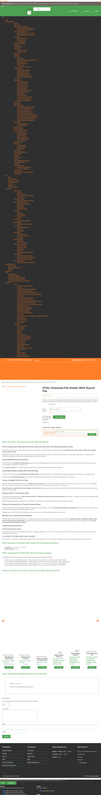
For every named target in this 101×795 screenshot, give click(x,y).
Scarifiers (16, 143)
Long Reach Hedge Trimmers (24, 76)
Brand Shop (8, 282)
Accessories (8, 189)
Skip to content (4, 1)
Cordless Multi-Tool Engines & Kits (25, 107)
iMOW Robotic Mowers (23, 306)
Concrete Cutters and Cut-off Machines (27, 289)
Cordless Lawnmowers (23, 81)
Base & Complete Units (23, 168)
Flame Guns (17, 53)
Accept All (11, 783)
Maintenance (17, 232)
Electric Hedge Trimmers (23, 71)
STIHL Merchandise (22, 319)
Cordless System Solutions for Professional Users (29, 294)
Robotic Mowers (18, 142)
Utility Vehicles (18, 170)
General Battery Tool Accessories (25, 195)
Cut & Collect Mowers (22, 133)
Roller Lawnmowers (22, 95)
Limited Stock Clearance (14, 275)
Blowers (19, 331)
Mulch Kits (19, 229)
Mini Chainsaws (21, 40)
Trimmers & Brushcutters (23, 356)
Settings (64, 780)
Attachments (20, 240)
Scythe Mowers (18, 150)
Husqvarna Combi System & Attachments (27, 117)
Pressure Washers (18, 128)
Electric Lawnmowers (22, 83)
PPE (6, 175)
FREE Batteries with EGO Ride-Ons (16, 277)
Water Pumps (17, 173)
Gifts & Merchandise (10, 264)
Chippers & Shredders (19, 43)
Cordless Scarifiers (21, 145)
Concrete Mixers (18, 46)
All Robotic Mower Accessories (24, 255)
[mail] (14, 771)
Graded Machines (12, 274)
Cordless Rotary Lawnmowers (24, 97)
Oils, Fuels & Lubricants (23, 235)
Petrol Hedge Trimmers (23, 73)
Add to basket (59, 417)
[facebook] (3, 771)
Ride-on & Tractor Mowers (20, 244)
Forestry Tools (20, 58)
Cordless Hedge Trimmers (23, 70)
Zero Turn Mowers (21, 140)
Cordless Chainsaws (22, 38)
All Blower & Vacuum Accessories (25, 200)
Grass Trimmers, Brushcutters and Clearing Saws (29, 301)
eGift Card (10, 269)
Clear (51, 412)
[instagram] (8, 771)
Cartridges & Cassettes (22, 227)
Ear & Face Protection (13, 180)
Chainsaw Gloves (12, 178)
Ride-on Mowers (21, 317)
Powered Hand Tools (22, 63)
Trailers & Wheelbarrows (20, 162)
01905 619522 (83, 762)
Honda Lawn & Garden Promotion (17, 279)
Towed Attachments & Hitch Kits (25, 252)
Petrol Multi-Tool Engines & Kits (25, 108)
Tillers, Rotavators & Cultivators (22, 160)
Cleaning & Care (21, 234)
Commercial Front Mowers (24, 336)
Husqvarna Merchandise (23, 344)
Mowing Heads (21, 205)
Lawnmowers (17, 80)
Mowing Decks (20, 249)
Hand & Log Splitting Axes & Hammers (27, 60)
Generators (17, 55)
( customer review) (51, 404)
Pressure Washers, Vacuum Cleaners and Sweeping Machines (32, 316)
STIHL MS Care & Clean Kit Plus (9, 657)
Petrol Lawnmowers (22, 85)
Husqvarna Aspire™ (22, 326)
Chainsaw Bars (20, 214)
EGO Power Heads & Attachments (25, 113)
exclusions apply (26, 360)
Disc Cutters (17, 48)
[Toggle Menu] (2, 17)
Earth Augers (20, 296)
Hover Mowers (20, 93)
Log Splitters (17, 103)
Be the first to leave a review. (8, 654)
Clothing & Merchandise (14, 267)
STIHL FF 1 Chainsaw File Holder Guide (42, 659)
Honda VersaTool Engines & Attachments (27, 115)
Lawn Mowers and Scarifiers (24, 309)
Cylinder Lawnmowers (22, 91)
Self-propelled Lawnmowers (24, 90)
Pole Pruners (17, 122)
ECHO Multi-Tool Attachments (24, 112)
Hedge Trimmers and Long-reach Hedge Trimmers (30, 304)
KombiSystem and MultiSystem (25, 307)
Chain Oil (19, 212)
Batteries (19, 192)
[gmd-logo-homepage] (12, 6)
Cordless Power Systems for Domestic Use (28, 292)
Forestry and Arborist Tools (24, 337)
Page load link (3, 778)
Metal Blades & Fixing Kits (23, 204)
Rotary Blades (20, 230)
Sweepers (16, 158)
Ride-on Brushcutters (22, 137)
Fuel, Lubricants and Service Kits (25, 297)
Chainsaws (16, 36)
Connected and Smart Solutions (25, 291)
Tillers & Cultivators (22, 321)
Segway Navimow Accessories (24, 259)
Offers (6, 272)
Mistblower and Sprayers (23, 311)
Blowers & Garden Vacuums (21, 26)
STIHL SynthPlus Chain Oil (75, 654)
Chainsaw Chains (21, 215)
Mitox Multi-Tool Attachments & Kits (26, 118)
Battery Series (20, 329)
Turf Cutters (17, 163)
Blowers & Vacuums (19, 199)
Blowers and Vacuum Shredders (25, 286)
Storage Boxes (20, 197)
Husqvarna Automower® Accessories (26, 257)
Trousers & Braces (12, 187)
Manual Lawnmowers (22, 87)
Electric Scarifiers (21, 147)
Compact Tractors (21, 132)
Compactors (17, 45)
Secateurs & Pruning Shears (24, 66)
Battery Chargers (21, 194)
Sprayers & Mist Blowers (20, 152)
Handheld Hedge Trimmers (24, 75)
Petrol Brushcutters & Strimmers (25, 35)
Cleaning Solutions (21, 242)
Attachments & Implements (24, 167)
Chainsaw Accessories (22, 382)
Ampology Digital (94, 776)
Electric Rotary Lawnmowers (24, 98)
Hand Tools (17, 56)
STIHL (15, 284)
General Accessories (22, 247)
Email (3, 731)
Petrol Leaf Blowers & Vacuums (25, 30)
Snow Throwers (18, 153)
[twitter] (6, 771)
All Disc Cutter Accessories (23, 220)
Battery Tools (17, 25)
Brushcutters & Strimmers (20, 31)
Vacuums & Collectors (19, 260)
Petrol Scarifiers (21, 148)
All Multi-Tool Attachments (23, 110)
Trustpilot (36, 360)
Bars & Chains (20, 327)
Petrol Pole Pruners (22, 125)
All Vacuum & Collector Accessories (26, 262)
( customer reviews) (60, 652)
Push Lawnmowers (22, 88)
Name (3, 724)
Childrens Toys (12, 265)
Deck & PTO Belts (21, 245)
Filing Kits (19, 217)
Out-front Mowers (21, 135)
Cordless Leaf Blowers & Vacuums (25, 28)
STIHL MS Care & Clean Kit (25, 657)
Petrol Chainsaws (21, 41)
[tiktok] (11, 771)
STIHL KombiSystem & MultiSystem (26, 120)
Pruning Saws (20, 65)
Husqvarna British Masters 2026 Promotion (19, 281)
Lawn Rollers (17, 102)
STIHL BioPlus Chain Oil (92, 654)
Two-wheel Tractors (19, 165)
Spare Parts (8, 271)
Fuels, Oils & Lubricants (23, 339)
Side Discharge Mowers (23, 138)
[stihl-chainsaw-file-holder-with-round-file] (14, 386)
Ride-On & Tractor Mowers (21, 130)
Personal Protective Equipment (25, 312)
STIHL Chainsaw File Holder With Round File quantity (46, 419)
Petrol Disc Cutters (21, 51)
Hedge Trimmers (18, 68)
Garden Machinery (10, 21)
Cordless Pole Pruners (22, 123)
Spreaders (16, 155)
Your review (5, 709)
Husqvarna (17, 324)
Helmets (10, 184)
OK (3, 783)
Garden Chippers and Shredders (25, 299)
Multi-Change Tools (22, 61)
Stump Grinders (18, 157)
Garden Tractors (21, 341)
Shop (7, 382)
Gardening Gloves (12, 182)
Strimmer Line (20, 207)
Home (6, 20)
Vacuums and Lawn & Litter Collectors (23, 172)
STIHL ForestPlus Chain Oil (58, 655)
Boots (9, 177)
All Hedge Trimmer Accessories (25, 224)
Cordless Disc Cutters (22, 50)
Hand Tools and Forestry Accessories (26, 302)
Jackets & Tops (11, 185)
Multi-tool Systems (19, 105)
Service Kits (20, 237)
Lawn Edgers (17, 78)
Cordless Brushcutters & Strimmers (26, 33)
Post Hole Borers (18, 127)
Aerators (16, 23)
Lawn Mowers (17, 225)
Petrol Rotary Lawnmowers (24, 100)
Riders (18, 351)
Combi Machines (21, 334)
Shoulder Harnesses (22, 209)
